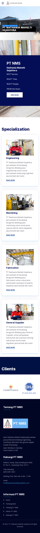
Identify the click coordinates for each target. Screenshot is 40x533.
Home (8, 500)
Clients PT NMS (11, 511)
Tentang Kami (11, 504)
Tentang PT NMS (12, 507)
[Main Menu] (3, 3)
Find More (15, 95)
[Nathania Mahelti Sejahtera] (14, 3)
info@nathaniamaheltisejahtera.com (16, 483)
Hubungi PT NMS (12, 515)
